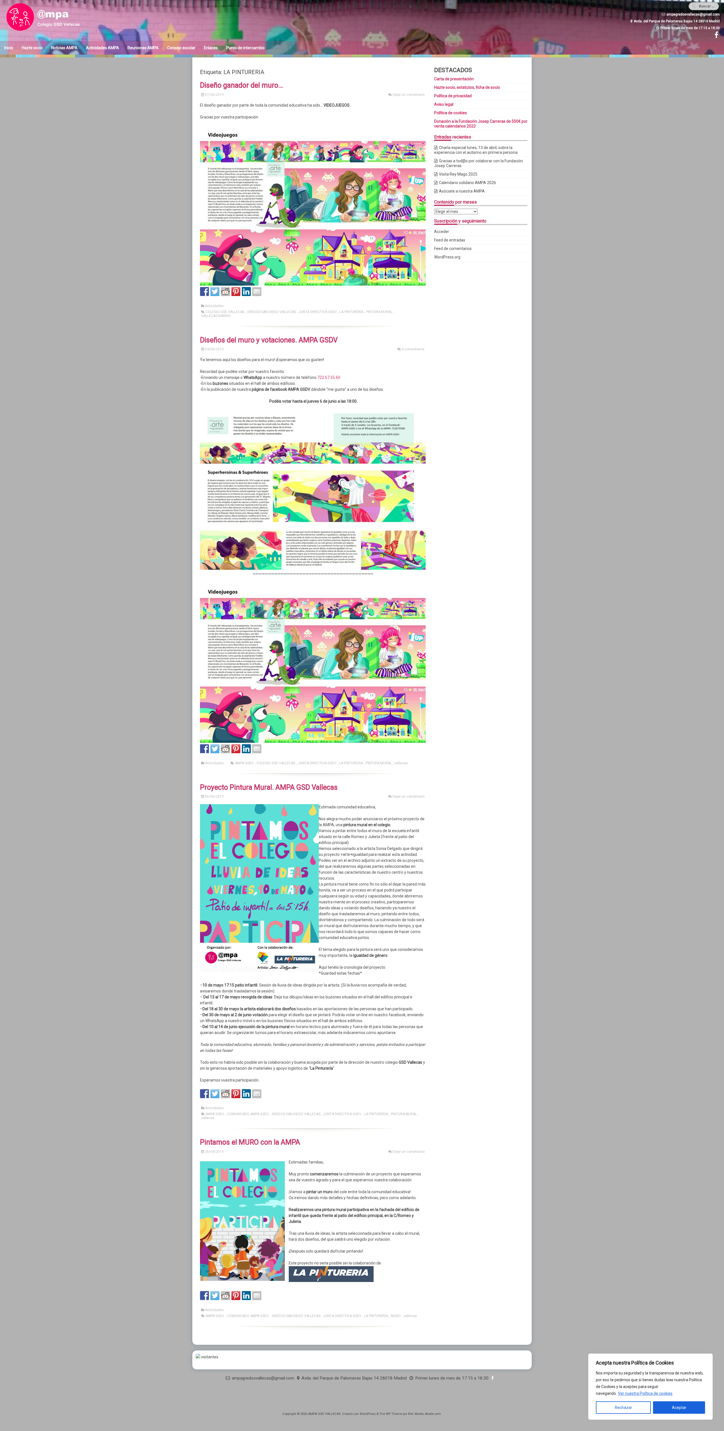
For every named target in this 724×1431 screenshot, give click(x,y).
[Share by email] (256, 291)
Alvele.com (433, 1414)
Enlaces (211, 48)
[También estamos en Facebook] (716, 36)
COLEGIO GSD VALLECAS (225, 312)
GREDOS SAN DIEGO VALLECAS (271, 312)
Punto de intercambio (245, 48)
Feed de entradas (449, 240)
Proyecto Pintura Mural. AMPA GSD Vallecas (269, 787)
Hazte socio (32, 48)
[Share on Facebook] (204, 291)
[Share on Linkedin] (246, 291)
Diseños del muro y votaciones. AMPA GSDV (269, 340)
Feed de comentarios (453, 248)
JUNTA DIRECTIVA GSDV (318, 312)
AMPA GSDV (244, 763)
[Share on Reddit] (225, 291)
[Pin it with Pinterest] (235, 291)
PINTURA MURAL (379, 312)
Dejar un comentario (409, 95)
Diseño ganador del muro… (241, 85)
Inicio (8, 48)
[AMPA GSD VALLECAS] (51, 31)
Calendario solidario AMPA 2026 (467, 182)
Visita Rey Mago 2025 (458, 174)
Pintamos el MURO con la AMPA (250, 1142)
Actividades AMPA (102, 48)
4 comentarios (413, 349)
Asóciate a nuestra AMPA (462, 191)
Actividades (214, 306)
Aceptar (679, 1407)
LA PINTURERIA (351, 312)
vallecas (401, 763)
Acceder (441, 231)
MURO (396, 1316)
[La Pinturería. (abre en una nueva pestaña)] (331, 1282)
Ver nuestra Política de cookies (645, 1393)
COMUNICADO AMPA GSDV (248, 1114)
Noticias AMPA (64, 48)
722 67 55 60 (328, 377)
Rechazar (623, 1407)
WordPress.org (447, 257)
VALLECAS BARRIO (216, 316)
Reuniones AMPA (143, 48)
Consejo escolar (181, 48)
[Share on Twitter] (214, 291)
